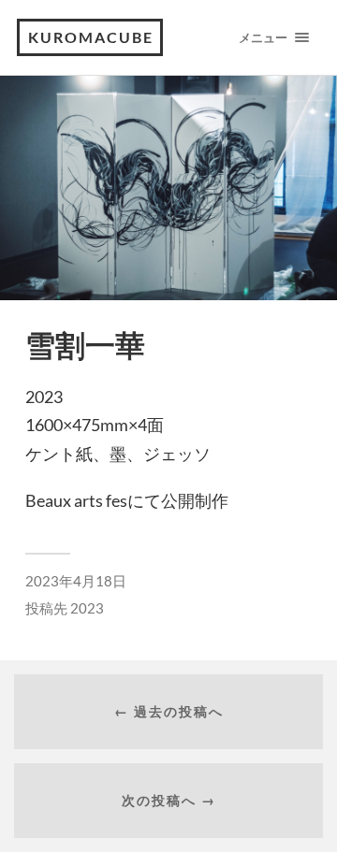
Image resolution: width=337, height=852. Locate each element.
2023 (87, 607)
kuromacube (91, 37)
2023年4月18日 (75, 580)
